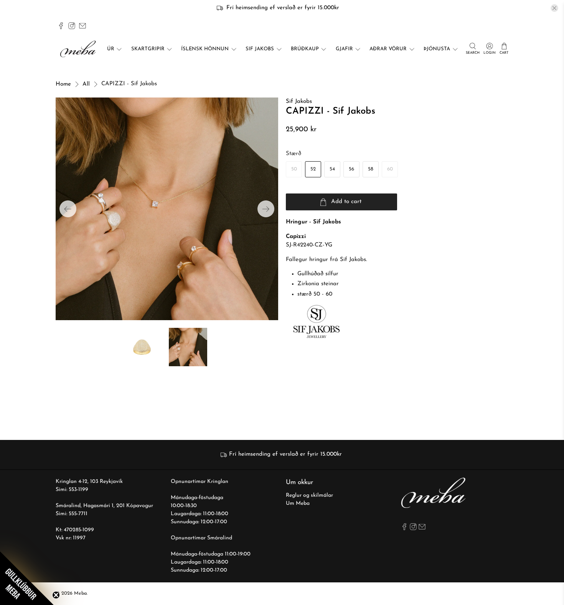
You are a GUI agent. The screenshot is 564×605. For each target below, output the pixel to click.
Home (63, 84)
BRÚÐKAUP (305, 48)
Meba (80, 593)
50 (294, 169)
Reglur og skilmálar (309, 495)
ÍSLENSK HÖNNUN (205, 48)
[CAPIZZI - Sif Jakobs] (167, 209)
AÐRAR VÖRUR (388, 48)
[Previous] (67, 208)
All (86, 84)
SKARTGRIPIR (148, 48)
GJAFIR (344, 48)
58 (370, 169)
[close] (554, 8)
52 (313, 169)
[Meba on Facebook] (61, 25)
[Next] (265, 208)
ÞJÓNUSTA (437, 48)
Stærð (293, 154)
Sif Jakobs (299, 101)
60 (390, 169)
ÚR (110, 48)
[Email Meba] (82, 25)
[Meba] (79, 49)
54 (332, 169)
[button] (27, 578)
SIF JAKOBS (260, 48)
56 (351, 169)
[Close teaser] (56, 595)
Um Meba (298, 503)
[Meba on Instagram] (71, 25)
